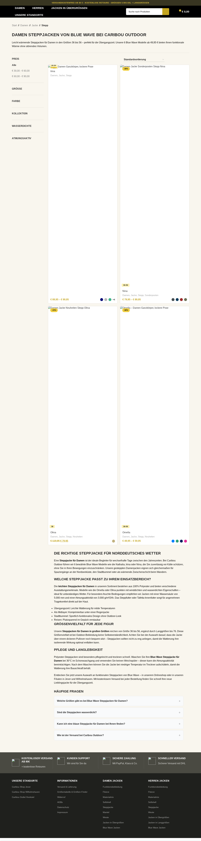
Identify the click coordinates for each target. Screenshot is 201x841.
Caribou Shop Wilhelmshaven (26, 792)
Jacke (35, 25)
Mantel (106, 812)
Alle (14, 65)
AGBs (60, 802)
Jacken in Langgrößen (158, 822)
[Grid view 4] (187, 59)
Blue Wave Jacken (111, 827)
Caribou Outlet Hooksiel (23, 797)
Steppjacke (108, 807)
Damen (24, 25)
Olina (53, 532)
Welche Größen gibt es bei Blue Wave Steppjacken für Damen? (92, 701)
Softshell (107, 802)
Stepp (69, 75)
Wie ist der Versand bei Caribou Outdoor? (80, 735)
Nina (125, 291)
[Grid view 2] (176, 59)
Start (14, 25)
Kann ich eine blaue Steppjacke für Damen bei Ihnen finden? (91, 724)
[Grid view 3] (182, 59)
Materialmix (108, 797)
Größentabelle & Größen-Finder (72, 792)
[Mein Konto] (173, 12)
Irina (52, 71)
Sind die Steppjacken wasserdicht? (77, 712)
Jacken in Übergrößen (113, 822)
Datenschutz (63, 807)
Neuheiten (78, 536)
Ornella (126, 532)
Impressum (62, 812)
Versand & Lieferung (66, 787)
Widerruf (61, 797)
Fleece (106, 792)
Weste (106, 817)
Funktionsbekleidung (112, 787)
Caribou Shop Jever (21, 787)
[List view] (170, 59)
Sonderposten (151, 295)
